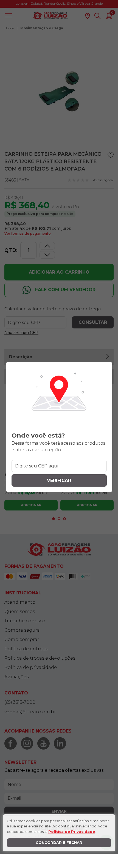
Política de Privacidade (71, 831)
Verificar (59, 480)
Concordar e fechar (59, 842)
